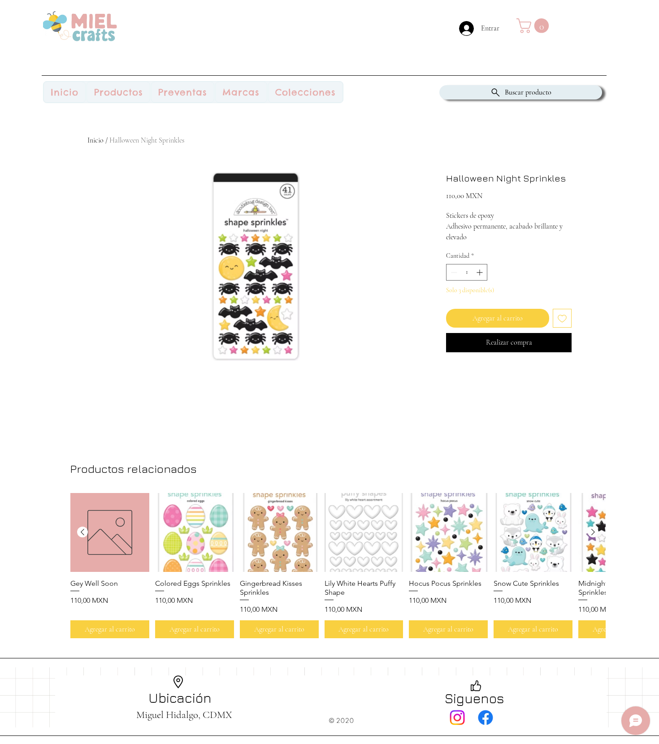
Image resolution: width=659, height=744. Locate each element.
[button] (534, 25)
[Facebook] (485, 717)
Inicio (95, 140)
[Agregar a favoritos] (562, 318)
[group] (338, 566)
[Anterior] (82, 532)
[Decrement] (453, 272)
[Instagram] (457, 717)
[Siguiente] (593, 532)
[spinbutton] (467, 272)
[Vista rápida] (109, 532)
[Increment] (480, 272)
